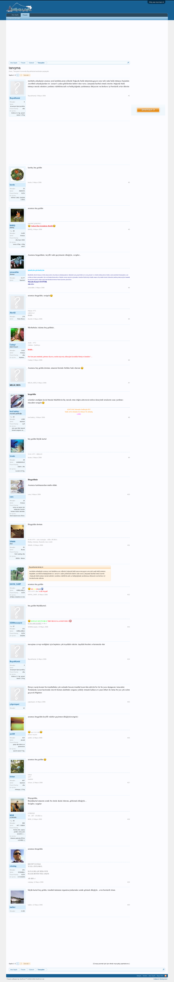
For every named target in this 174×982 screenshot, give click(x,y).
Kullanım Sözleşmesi (160, 979)
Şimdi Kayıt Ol (148, 110)
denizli (23, 740)
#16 (128, 738)
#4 (129, 287)
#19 (128, 882)
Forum (25, 15)
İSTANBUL (21, 872)
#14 (128, 659)
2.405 (23, 233)
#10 (128, 494)
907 (23, 780)
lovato (12, 456)
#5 (129, 319)
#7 (129, 383)
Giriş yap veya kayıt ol (156, 2)
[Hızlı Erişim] (128, 63)
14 (24, 500)
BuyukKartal (31, 71)
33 (24, 188)
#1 (129, 96)
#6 (129, 360)
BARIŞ (12, 225)
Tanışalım (16, 71)
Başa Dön (160, 976)
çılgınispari (14, 704)
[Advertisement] (69, 41)
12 (24, 708)
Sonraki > (27, 75)
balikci (12, 907)
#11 (129, 545)
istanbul (22, 421)
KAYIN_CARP (15, 584)
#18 (128, 819)
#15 (128, 702)
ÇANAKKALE (20, 462)
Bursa (23, 549)
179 (23, 316)
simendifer (14, 272)
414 (23, 737)
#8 (129, 417)
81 (24, 547)
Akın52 (12, 313)
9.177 (23, 278)
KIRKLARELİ (21, 590)
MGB (12, 815)
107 (23, 588)
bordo (12, 185)
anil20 (12, 734)
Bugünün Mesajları (15, 18)
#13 (128, 627)
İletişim (139, 976)
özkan (12, 777)
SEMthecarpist (16, 623)
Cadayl (12, 345)
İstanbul (22, 280)
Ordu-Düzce (21, 319)
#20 (128, 905)
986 (23, 823)
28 (24, 460)
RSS (166, 976)
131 (23, 628)
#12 (128, 594)
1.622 (23, 350)
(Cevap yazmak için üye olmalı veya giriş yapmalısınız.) (111, 963)
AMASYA (22, 191)
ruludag (13, 866)
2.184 (23, 911)
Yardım (145, 976)
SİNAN (12, 542)
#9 (129, 457)
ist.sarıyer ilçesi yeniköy (17, 106)
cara (11, 497)
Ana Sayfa (15, 15)
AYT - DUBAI (21, 825)
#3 (129, 229)
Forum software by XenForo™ (25, 979)
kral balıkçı (14, 411)
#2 (129, 182)
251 (23, 870)
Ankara (22, 235)
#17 (128, 782)
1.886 (23, 419)
